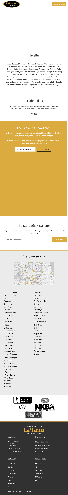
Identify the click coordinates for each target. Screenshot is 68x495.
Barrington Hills (10, 295)
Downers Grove (40, 298)
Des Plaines (38, 295)
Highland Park (39, 315)
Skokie (36, 354)
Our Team (11, 470)
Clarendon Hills (10, 313)
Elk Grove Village (41, 301)
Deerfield (38, 292)
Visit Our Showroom (14, 464)
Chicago (7, 310)
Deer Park (8, 321)
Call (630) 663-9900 (14, 448)
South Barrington (10, 358)
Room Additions (40, 452)
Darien (6, 318)
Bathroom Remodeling (42, 445)
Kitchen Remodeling (41, 442)
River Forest (39, 345)
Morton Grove (9, 351)
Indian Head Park (41, 321)
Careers (10, 487)
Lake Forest (8, 334)
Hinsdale (37, 318)
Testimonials (12, 483)
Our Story (11, 467)
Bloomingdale (9, 301)
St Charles (8, 360)
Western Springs (10, 366)
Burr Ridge (8, 307)
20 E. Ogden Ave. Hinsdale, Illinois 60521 (13, 443)
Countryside (8, 315)
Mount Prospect (10, 354)
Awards (10, 477)
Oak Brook (38, 325)
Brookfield (8, 304)
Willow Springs (10, 375)
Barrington (8, 298)
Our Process (12, 474)
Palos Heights (39, 337)
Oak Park (37, 328)
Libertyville (8, 339)
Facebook (40, 464)
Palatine (37, 331)
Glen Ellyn (38, 310)
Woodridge (8, 386)
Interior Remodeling (41, 448)
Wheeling (7, 372)
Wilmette (7, 381)
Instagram (40, 474)
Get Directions (44, 149)
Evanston (37, 307)
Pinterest (40, 477)
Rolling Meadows (41, 351)
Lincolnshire (8, 342)
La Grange (8, 328)
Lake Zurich (8, 337)
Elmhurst (37, 304)
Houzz (39, 480)
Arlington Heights (11, 292)
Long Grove (8, 348)
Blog (9, 480)
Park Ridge (38, 342)
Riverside (37, 348)
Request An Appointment (25, 149)
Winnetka (8, 384)
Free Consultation (59, 4)
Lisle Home (8, 345)
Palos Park (38, 339)
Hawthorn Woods (41, 313)
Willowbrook (9, 378)
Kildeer (6, 325)
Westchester (9, 363)
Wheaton (7, 369)
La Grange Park (10, 331)
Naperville (38, 334)
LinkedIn (39, 470)
